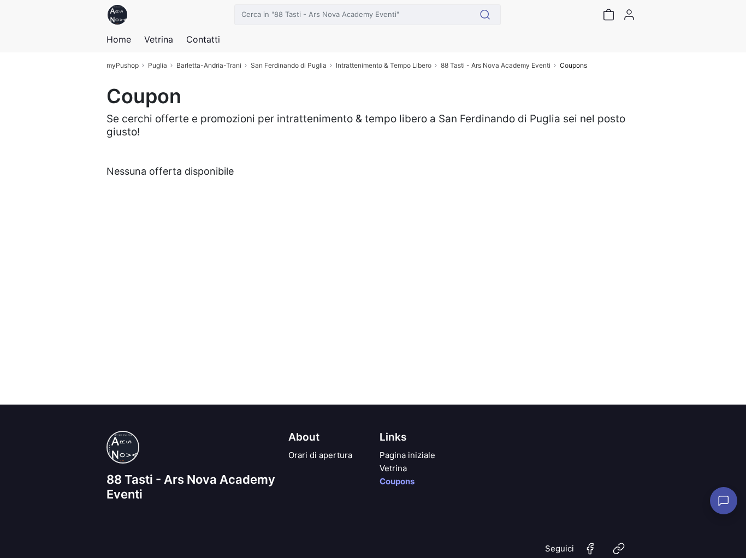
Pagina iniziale (407, 455)
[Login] (629, 14)
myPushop (122, 65)
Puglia (157, 65)
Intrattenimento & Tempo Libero (383, 65)
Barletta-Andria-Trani (208, 65)
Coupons (397, 481)
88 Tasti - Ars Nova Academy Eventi (495, 65)
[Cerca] (485, 14)
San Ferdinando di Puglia (289, 65)
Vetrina (393, 468)
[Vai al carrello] (608, 14)
